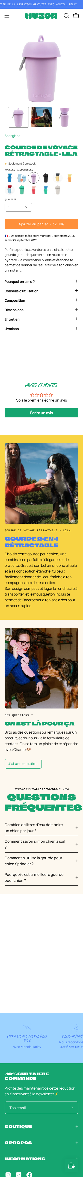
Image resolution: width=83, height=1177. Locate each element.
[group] (41, 4)
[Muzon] (41, 16)
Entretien (12, 319)
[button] (66, 15)
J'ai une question (23, 763)
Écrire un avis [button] (41, 412)
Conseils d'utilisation (22, 291)
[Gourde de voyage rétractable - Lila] (18, 117)
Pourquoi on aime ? (20, 281)
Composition (15, 300)
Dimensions (14, 310)
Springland (12, 135)
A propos (18, 1142)
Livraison (12, 329)
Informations (25, 1158)
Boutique (18, 1126)
